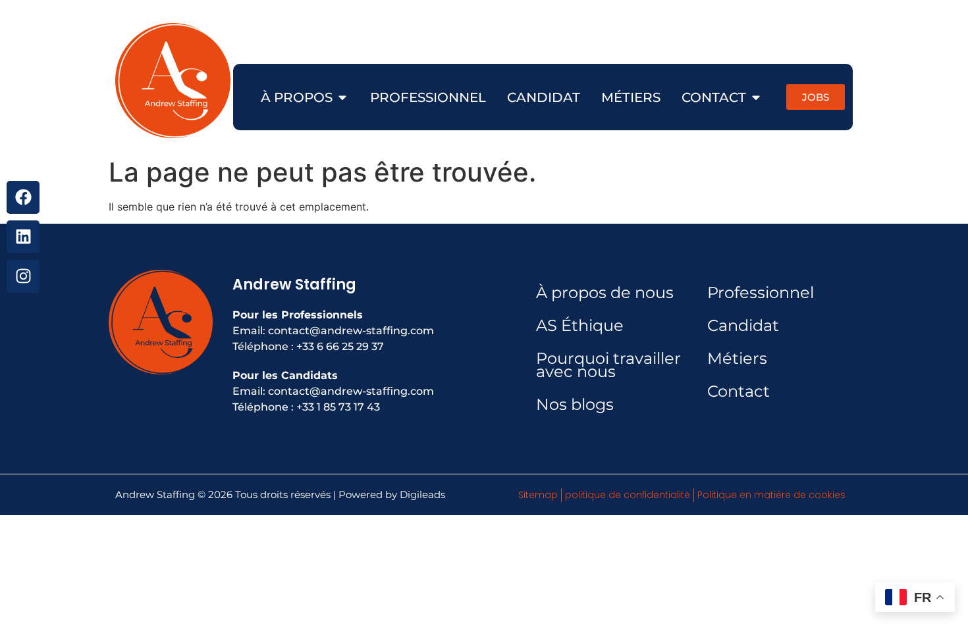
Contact (738, 391)
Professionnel (760, 292)
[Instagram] (23, 276)
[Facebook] (23, 197)
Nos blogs (575, 404)
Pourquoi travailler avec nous (608, 365)
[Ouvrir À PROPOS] (342, 97)
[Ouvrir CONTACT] (756, 97)
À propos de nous (605, 292)
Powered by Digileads (391, 494)
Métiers (737, 358)
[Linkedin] (23, 236)
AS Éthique (580, 325)
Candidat (743, 325)
